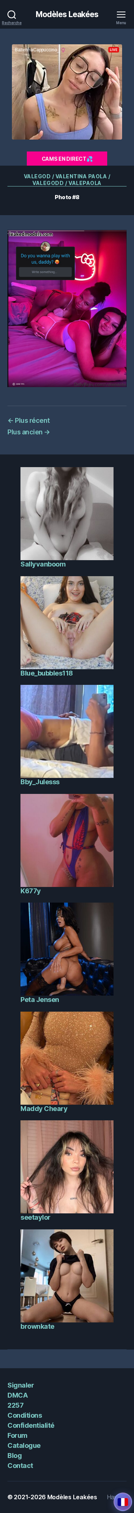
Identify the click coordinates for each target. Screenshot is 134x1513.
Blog (14, 1455)
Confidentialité (30, 1425)
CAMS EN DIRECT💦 (67, 159)
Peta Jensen (39, 999)
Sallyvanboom (43, 564)
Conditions (24, 1415)
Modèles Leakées (67, 14)
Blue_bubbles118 (46, 673)
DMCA (17, 1395)
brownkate (37, 1326)
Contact (20, 1465)
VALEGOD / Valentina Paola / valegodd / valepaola (67, 179)
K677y (30, 891)
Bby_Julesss (40, 782)
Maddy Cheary (43, 1109)
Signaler (20, 1385)
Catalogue (24, 1445)
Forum (17, 1435)
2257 (15, 1405)
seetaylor (35, 1217)
